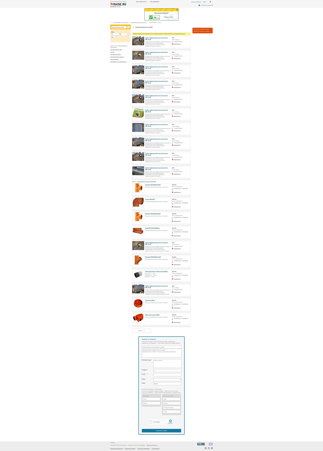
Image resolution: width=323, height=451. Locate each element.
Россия (183, 33)
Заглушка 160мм (150, 300)
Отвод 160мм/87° (150, 199)
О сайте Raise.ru (155, 448)
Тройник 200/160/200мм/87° (153, 184)
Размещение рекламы (130, 448)
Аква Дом (174, 184)
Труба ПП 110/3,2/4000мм (152, 228)
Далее (140, 331)
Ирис (173, 37)
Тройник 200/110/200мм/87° (153, 213)
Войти (204, 1)
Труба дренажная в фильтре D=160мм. (156, 271)
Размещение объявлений (116, 448)
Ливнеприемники (114, 59)
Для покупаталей (141, 1)
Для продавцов (154, 1)
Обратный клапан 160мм (152, 315)
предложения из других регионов (147, 181)
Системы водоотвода (115, 54)
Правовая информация (152, 445)
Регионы (143, 445)
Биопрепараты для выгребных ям (118, 61)
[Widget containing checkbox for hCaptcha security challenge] (161, 422)
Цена (112, 32)
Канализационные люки (116, 49)
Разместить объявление (207, 5)
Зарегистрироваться (196, 1)
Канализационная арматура (117, 57)
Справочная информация (143, 448)
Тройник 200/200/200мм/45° (153, 257)
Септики (112, 52)
